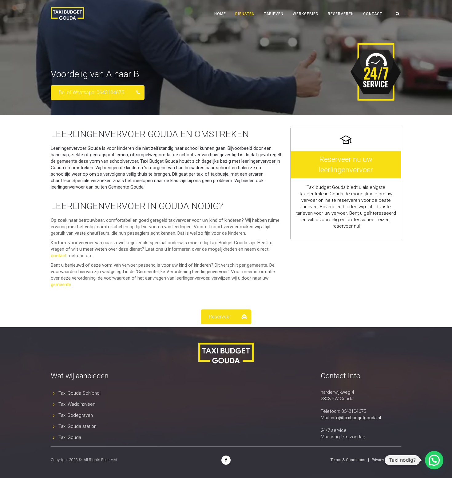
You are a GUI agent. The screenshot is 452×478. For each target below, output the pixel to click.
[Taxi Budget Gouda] (226, 460)
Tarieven (273, 14)
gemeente (61, 284)
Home (220, 14)
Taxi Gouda (69, 437)
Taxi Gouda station (77, 426)
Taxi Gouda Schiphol (79, 393)
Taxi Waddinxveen (76, 404)
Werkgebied (306, 14)
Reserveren (341, 14)
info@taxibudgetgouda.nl (356, 417)
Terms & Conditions (348, 459)
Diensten (245, 14)
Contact (372, 14)
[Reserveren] (346, 183)
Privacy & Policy (385, 459)
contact (58, 255)
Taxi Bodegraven (75, 415)
